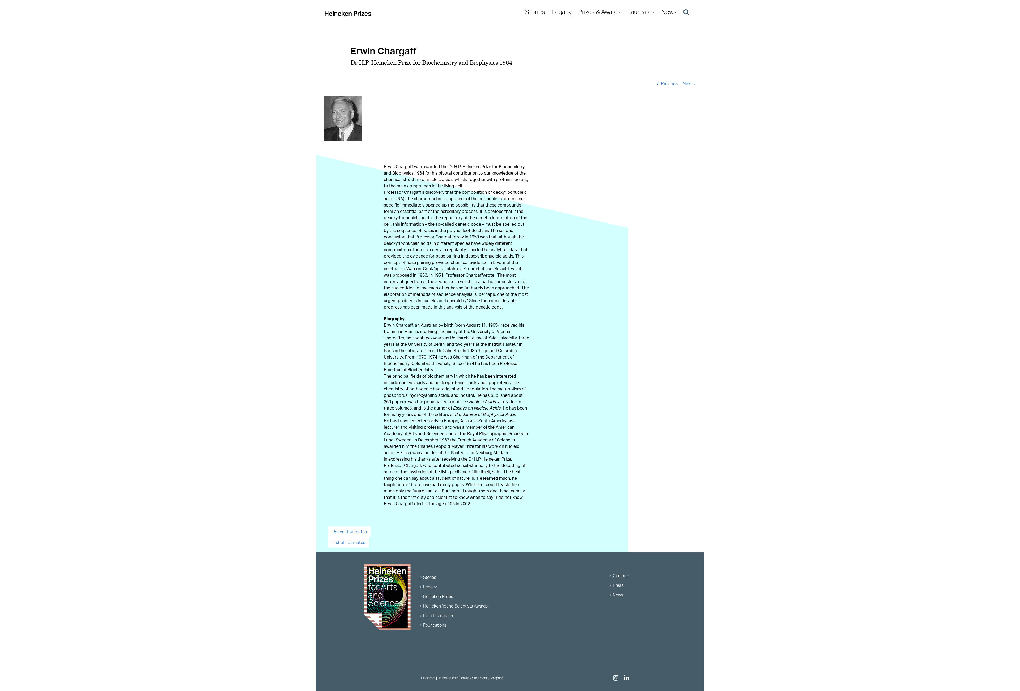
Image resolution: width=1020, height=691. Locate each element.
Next (687, 83)
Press (618, 585)
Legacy (430, 586)
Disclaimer (428, 678)
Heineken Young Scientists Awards (455, 606)
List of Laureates (348, 542)
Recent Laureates (349, 531)
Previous (669, 83)
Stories (429, 577)
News (618, 594)
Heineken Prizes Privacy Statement (462, 678)
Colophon (497, 678)
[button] (686, 12)
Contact (620, 575)
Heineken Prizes (438, 596)
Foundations (434, 625)
